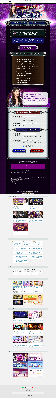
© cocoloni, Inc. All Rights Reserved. (28, 395)
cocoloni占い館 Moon (28, 390)
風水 (40, 271)
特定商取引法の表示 (28, 192)
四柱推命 (28, 271)
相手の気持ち (15, 271)
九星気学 (32, 271)
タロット (24, 271)
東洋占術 (20, 271)
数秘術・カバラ (37, 271)
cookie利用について (28, 389)
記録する (25, 146)
